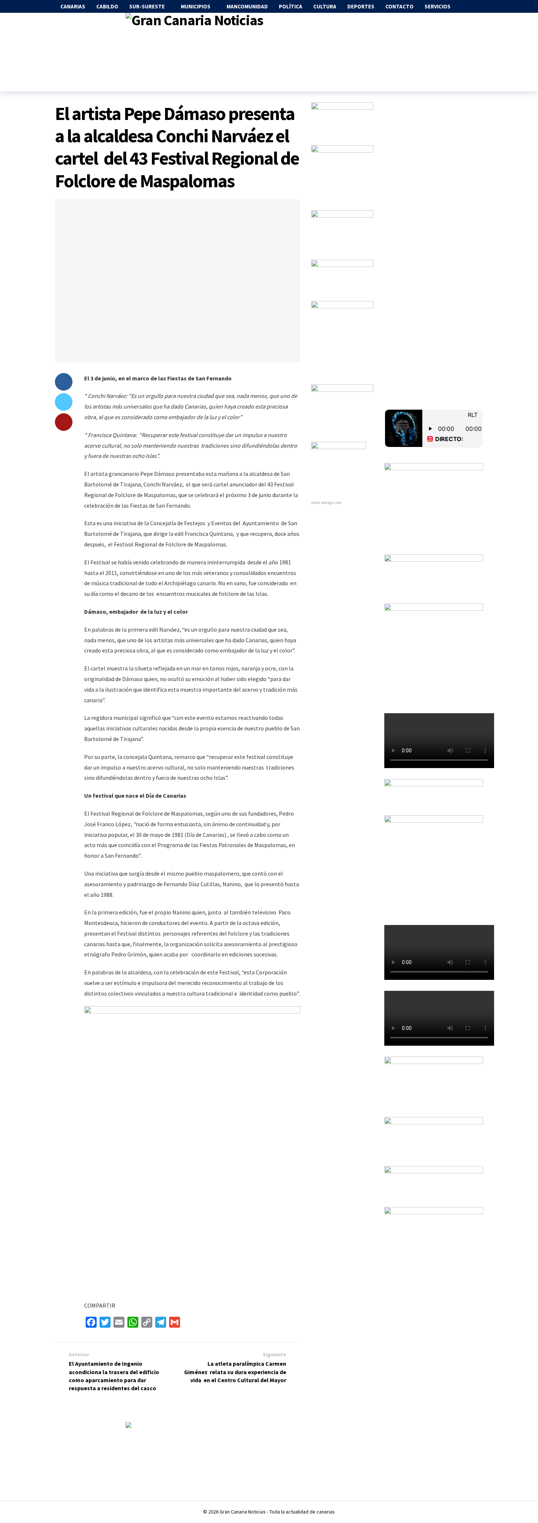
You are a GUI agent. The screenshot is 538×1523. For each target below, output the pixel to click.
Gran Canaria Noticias (243, 1511)
